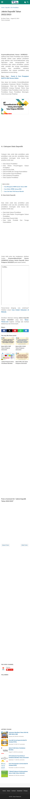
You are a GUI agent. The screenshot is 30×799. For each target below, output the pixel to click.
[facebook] (4, 330)
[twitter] (9, 330)
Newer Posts (5, 545)
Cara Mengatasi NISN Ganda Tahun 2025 (15, 186)
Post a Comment (5, 20)
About (8, 790)
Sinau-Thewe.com (17, 796)
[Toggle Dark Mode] (25, 2)
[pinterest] (15, 330)
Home (4, 790)
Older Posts (25, 545)
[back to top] (26, 795)
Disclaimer (19, 790)
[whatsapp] (20, 330)
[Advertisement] (15, 38)
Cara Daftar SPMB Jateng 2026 (12, 189)
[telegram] (26, 330)
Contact (14, 790)
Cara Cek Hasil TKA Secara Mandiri (14, 191)
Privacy (26, 790)
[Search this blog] (28, 2)
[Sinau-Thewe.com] (15, 2)
